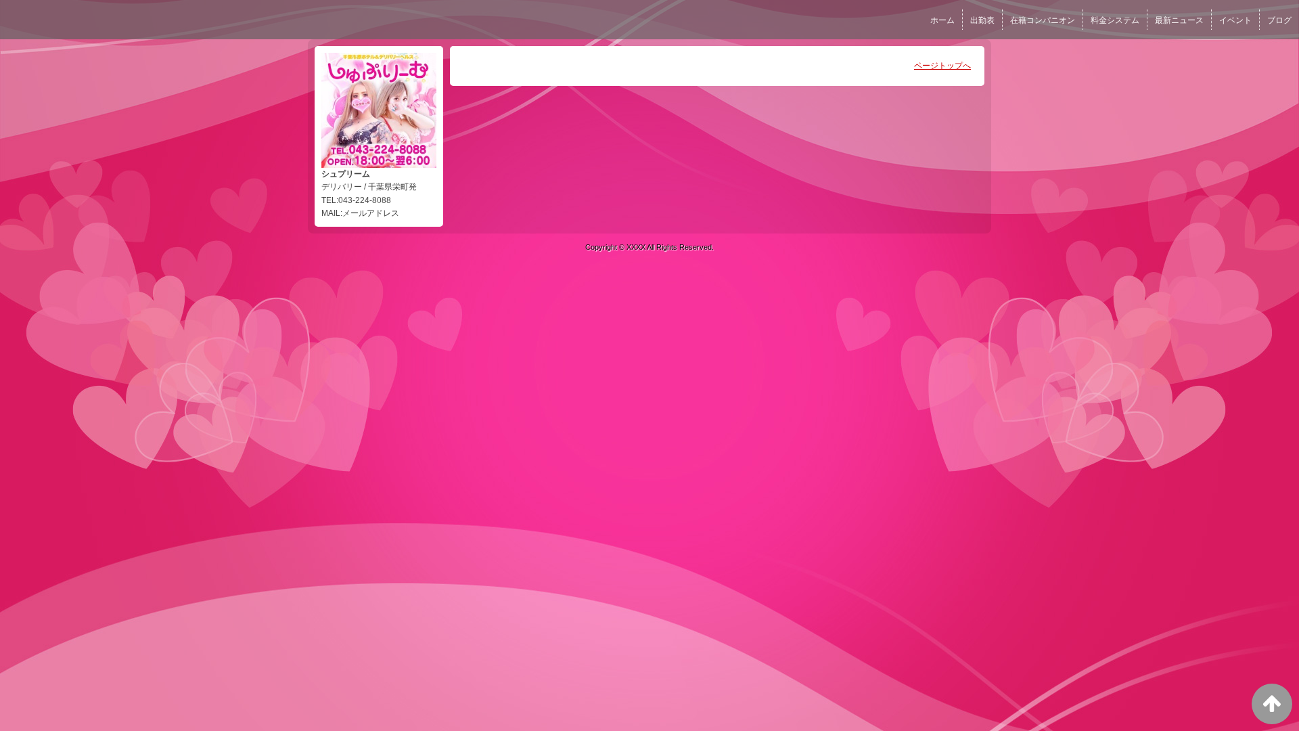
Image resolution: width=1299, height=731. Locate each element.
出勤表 (982, 20)
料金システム (1115, 20)
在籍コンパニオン (1042, 20)
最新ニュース (1179, 20)
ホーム (942, 20)
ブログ (1279, 20)
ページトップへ (942, 65)
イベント (1235, 20)
